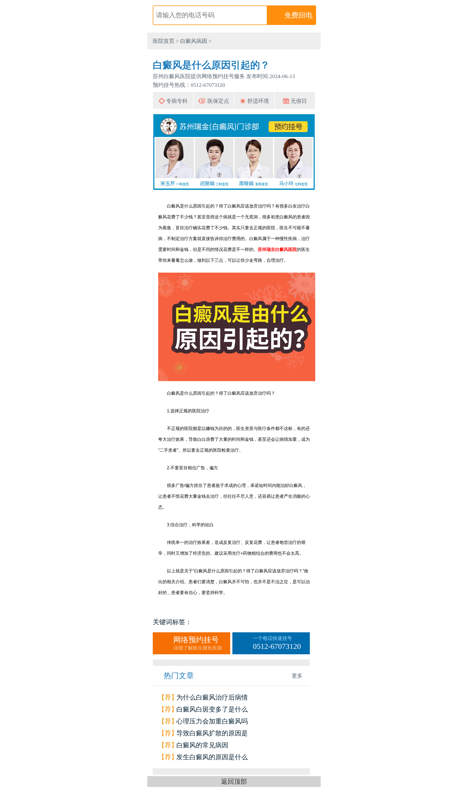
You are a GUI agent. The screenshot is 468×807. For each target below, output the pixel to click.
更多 (297, 676)
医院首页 (163, 41)
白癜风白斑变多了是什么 (212, 709)
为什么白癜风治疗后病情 (212, 697)
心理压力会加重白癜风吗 (212, 721)
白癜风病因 (193, 41)
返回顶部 (234, 781)
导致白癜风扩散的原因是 (212, 733)
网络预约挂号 (197, 643)
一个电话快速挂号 (277, 643)
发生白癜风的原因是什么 (212, 757)
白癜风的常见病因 (202, 745)
